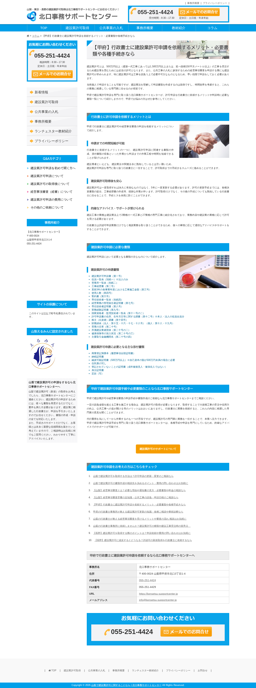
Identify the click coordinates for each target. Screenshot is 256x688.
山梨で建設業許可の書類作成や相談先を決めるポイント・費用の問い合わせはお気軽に (140, 483)
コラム (212, 28)
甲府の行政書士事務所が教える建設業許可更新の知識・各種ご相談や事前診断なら (138, 511)
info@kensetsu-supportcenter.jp (158, 599)
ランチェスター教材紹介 (53, 131)
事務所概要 (193, 3)
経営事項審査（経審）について (52, 191)
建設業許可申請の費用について (52, 199)
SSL (46, 313)
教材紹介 (178, 28)
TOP (43, 28)
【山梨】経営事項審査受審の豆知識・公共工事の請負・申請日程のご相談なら (135, 497)
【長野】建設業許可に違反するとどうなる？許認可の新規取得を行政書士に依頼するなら (143, 540)
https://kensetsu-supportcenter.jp (158, 593)
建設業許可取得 (77, 28)
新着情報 (41, 92)
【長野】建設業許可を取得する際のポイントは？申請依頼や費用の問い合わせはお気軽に (142, 533)
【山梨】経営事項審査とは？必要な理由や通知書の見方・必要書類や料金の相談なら (139, 490)
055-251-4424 (155, 12)
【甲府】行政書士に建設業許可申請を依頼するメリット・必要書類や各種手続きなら (139, 504)
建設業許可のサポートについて (158, 448)
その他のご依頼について (47, 207)
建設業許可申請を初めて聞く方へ (53, 168)
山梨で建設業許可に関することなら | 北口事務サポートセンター (126, 685)
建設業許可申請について (47, 176)
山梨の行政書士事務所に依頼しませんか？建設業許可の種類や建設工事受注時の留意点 (142, 526)
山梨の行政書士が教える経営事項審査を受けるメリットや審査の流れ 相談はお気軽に (139, 518)
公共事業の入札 (111, 28)
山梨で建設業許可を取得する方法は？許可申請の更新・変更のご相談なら (133, 476)
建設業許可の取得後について (50, 183)
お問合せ (202, 670)
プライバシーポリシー (215, 3)
